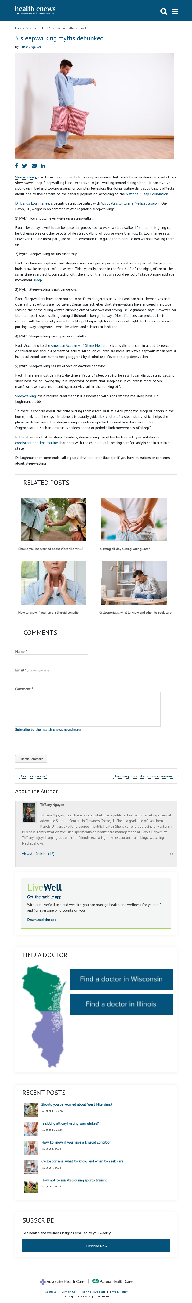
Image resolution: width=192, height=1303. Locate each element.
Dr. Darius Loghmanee (32, 203)
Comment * (24, 688)
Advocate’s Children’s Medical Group (129, 203)
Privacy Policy (119, 1291)
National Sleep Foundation (147, 193)
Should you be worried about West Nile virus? (50, 549)
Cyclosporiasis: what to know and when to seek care (135, 612)
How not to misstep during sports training (74, 1180)
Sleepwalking (25, 177)
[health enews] (35, 10)
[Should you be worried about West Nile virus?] (53, 519)
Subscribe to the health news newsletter (48, 729)
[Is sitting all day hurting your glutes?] (134, 519)
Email (32, 670)
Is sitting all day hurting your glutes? (124, 549)
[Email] (171, 853)
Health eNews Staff (92, 1291)
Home (18, 28)
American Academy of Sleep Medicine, (80, 345)
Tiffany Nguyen (31, 47)
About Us (51, 1291)
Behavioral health (35, 28)
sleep (37, 280)
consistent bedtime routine (36, 442)
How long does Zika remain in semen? (143, 776)
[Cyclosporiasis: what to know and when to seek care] (134, 583)
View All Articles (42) (38, 853)
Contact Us (68, 1291)
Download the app (41, 919)
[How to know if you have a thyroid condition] (53, 583)
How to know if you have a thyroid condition (49, 612)
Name (21, 651)
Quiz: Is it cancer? (33, 776)
